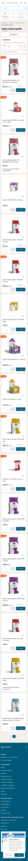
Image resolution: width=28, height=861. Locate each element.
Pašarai (12, 23)
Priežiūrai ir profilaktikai (7, 782)
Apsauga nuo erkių (6, 776)
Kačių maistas (19, 23)
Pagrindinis (4, 23)
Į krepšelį (20, 90)
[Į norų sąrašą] (21, 3)
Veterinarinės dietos (6, 770)
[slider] (4, 43)
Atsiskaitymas (4, 807)
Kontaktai (3, 810)
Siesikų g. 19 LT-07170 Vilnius (8, 820)
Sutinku (19, 855)
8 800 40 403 (5, 823)
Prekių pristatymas (6, 801)
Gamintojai (4, 794)
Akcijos (3, 791)
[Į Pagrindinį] (10, 2)
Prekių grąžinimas (5, 804)
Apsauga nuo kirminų (6, 779)
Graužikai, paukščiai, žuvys (8, 788)
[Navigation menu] (3, 3)
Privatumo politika (6, 813)
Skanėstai (3, 773)
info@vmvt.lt (4, 826)
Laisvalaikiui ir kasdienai (7, 785)
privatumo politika (13, 850)
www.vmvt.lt (4, 829)
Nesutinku (8, 855)
